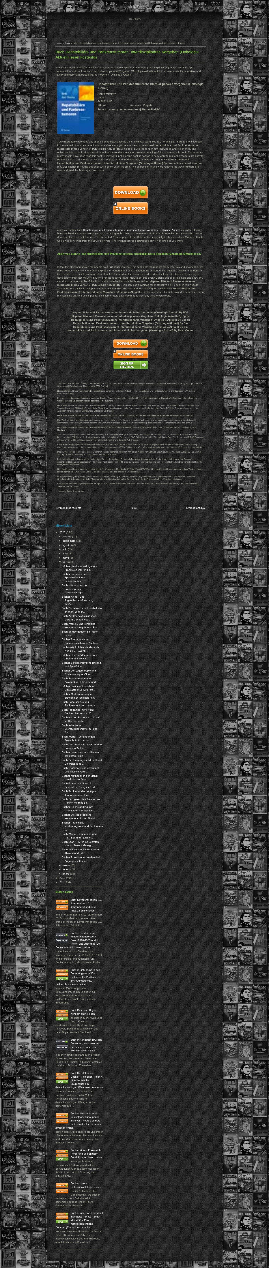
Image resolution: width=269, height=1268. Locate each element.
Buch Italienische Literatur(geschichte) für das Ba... (79, 729)
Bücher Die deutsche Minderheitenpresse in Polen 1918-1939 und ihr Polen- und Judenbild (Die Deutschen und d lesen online (78, 940)
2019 (62, 877)
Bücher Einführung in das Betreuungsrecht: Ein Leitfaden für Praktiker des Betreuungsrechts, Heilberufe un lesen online (78, 977)
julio (65, 549)
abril (65, 561)
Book (67, 43)
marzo (67, 865)
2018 (62, 882)
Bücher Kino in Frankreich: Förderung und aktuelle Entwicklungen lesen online (86, 1154)
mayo (66, 557)
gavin (134, 6)
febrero (67, 869)
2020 (62, 532)
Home (58, 43)
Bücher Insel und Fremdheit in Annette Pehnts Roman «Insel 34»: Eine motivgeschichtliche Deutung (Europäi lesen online (79, 1220)
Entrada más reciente (68, 507)
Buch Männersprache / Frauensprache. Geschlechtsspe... (75, 589)
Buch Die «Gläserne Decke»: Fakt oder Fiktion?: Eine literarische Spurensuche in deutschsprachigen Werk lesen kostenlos (79, 1080)
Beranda (134, 18)
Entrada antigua (195, 507)
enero (66, 873)
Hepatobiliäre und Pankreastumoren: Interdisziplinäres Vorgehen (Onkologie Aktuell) (131, 229)
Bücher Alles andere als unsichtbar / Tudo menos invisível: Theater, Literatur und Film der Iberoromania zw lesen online (78, 1120)
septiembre (69, 540)
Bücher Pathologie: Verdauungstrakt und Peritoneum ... (82, 826)
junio (66, 553)
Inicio (134, 507)
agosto (67, 545)
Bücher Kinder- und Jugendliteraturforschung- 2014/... (78, 600)
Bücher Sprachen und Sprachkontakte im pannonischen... (74, 578)
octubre (67, 536)
